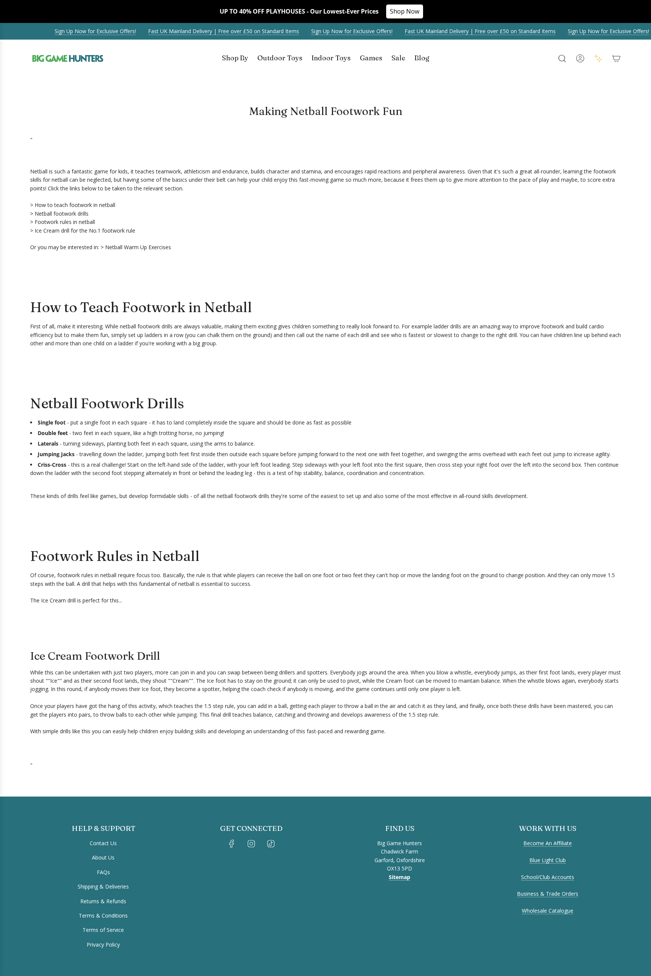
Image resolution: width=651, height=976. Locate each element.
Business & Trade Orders (547, 893)
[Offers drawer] (598, 58)
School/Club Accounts (547, 877)
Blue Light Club (547, 860)
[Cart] (616, 58)
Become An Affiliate (547, 843)
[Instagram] (251, 844)
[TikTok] (271, 844)
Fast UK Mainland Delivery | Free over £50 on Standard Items (216, 31)
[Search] (562, 58)
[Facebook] (232, 844)
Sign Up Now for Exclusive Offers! (88, 31)
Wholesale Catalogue (547, 910)
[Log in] (580, 58)
